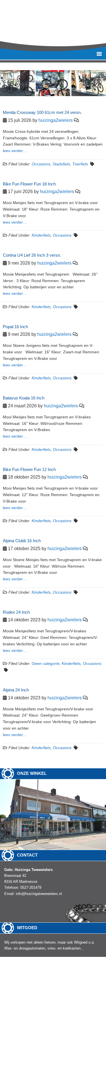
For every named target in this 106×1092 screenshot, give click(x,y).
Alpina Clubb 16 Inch (22, 540)
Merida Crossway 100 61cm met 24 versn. (42, 112)
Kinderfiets (41, 235)
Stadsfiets (61, 164)
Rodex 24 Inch (16, 612)
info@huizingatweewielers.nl (39, 894)
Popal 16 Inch (15, 326)
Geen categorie (45, 663)
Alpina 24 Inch (16, 689)
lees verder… (15, 150)
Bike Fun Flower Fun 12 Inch (29, 469)
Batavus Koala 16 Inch (23, 397)
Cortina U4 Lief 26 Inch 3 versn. (32, 255)
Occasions (41, 164)
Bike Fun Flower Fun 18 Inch (29, 183)
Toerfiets (80, 164)
